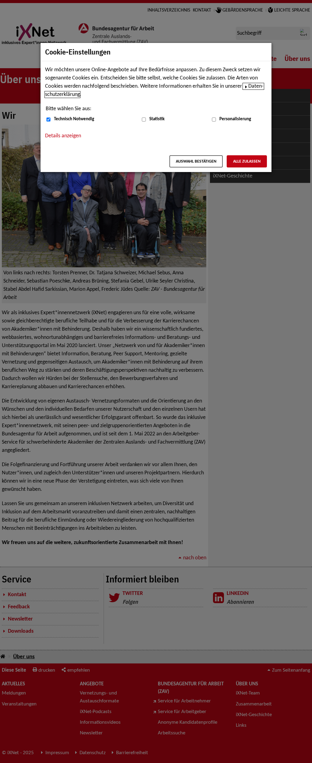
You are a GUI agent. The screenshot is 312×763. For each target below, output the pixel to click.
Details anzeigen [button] (63, 136)
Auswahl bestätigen (196, 161)
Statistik (157, 119)
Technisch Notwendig (74, 119)
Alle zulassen (247, 161)
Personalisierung (235, 119)
